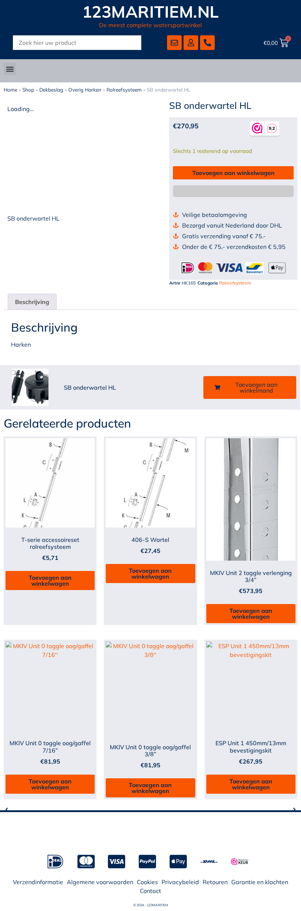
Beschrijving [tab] (32, 302)
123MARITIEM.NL (150, 11)
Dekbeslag (51, 89)
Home (10, 89)
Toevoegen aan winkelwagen (233, 172)
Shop (28, 89)
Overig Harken (84, 89)
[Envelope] (174, 42)
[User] (191, 42)
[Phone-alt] (207, 42)
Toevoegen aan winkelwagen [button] (50, 580)
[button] (10, 69)
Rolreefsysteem (124, 89)
